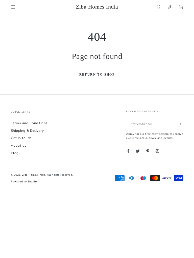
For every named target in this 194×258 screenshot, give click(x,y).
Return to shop (97, 74)
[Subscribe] (180, 123)
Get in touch (21, 138)
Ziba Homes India (33, 175)
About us (19, 145)
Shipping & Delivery (27, 130)
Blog (15, 153)
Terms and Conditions (29, 123)
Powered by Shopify (24, 181)
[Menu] (13, 7)
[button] (158, 7)
